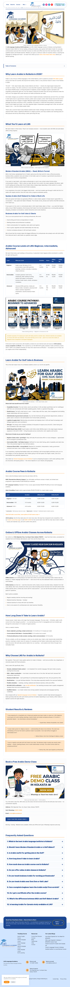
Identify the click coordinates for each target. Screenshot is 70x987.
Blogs (32, 939)
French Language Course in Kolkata (54, 947)
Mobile (37, 482)
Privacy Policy (63, 978)
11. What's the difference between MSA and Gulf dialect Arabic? (35, 899)
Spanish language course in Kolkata (27, 695)
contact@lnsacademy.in (15, 813)
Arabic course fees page (14, 519)
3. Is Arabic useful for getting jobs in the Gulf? (35, 853)
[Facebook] (44, 5)
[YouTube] (52, 5)
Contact (33, 944)
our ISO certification (30, 685)
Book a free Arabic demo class (47, 54)
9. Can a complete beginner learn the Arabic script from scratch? (35, 887)
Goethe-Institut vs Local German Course (55, 949)
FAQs (32, 943)
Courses (33, 938)
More (24, 4)
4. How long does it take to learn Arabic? (35, 859)
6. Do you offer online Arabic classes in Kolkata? (35, 870)
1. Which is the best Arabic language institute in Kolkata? (35, 841)
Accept (6, 982)
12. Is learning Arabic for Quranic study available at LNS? (35, 904)
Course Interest (22, 488)
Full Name (20, 482)
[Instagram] (46, 5)
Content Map (56, 978)
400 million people (58, 78)
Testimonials (34, 941)
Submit (21, 510)
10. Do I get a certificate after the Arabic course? (35, 893)
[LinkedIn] (49, 5)
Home (7, 4)
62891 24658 (27, 519)
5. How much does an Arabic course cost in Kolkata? (35, 864)
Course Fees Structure (36, 936)
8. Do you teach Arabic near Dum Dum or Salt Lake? (35, 881)
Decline (13, 982)
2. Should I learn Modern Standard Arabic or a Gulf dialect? (35, 847)
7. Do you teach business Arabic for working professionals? (35, 876)
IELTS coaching (21, 952)
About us (12, 4)
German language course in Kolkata (23, 458)
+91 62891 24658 (34, 963)
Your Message (21, 495)
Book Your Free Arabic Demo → (17, 819)
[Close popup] (55, 470)
